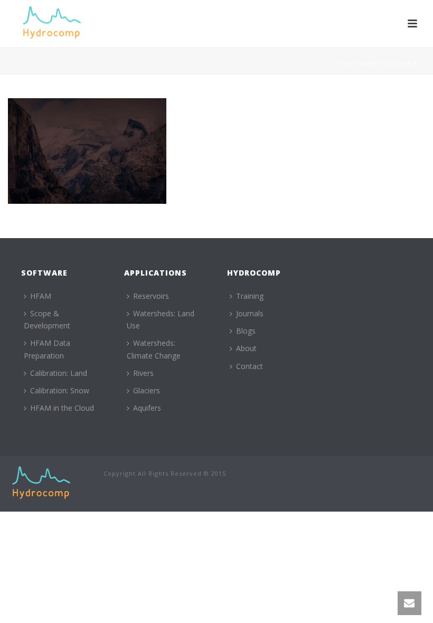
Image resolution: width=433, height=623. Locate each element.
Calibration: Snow (59, 390)
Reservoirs (151, 296)
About (246, 348)
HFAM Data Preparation (47, 349)
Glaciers (146, 390)
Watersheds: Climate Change (154, 349)
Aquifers (147, 408)
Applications (387, 64)
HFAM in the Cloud (62, 408)
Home (347, 64)
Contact (249, 366)
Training (249, 296)
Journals (249, 313)
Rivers (143, 373)
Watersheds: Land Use (160, 319)
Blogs (246, 331)
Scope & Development (47, 319)
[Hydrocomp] (41, 483)
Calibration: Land (58, 373)
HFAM (40, 296)
